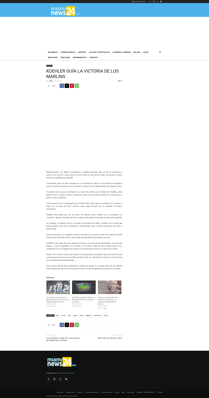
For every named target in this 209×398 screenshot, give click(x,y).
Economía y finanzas (122, 52)
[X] (157, 1)
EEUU (57, 315)
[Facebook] (150, 1)
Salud (145, 52)
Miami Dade (52, 57)
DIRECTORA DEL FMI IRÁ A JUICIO (110, 338)
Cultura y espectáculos (99, 52)
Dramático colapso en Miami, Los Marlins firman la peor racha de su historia (83, 299)
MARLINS (88, 315)
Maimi (81, 315)
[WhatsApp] (77, 86)
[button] (160, 52)
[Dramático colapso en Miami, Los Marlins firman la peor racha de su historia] (84, 287)
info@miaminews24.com (65, 373)
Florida (63, 315)
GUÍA (69, 315)
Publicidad (65, 57)
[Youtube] (161, 1)
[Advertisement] (104, 33)
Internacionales (68, 52)
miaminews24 (97, 315)
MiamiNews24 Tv (79, 57)
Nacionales (53, 52)
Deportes (82, 52)
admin (51, 81)
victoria (106, 315)
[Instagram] (153, 1)
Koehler (75, 315)
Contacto (93, 57)
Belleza (137, 52)
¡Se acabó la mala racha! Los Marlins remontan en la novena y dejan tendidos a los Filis (57, 299)
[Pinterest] (72, 86)
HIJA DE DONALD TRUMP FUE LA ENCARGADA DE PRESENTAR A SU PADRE (63, 339)
